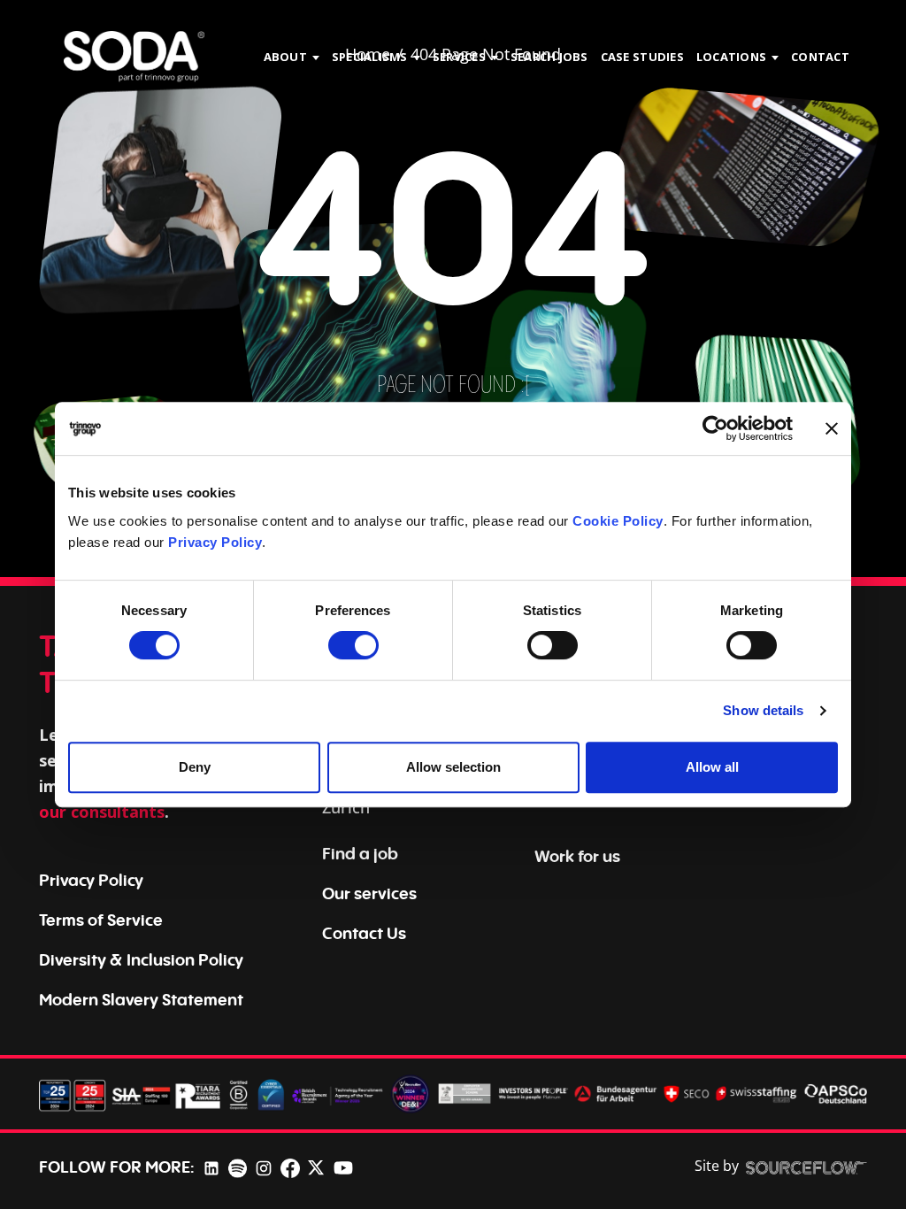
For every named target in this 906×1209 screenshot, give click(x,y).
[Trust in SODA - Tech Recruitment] (134, 58)
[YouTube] (343, 1166)
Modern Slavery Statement (141, 999)
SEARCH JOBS (549, 57)
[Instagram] (263, 1167)
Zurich (346, 807)
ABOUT (285, 57)
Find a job (360, 853)
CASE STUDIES (642, 57)
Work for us (577, 855)
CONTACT (820, 57)
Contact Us (364, 932)
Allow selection (453, 766)
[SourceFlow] (806, 1166)
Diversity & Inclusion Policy (141, 959)
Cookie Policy (618, 520)
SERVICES (459, 57)
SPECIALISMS (370, 57)
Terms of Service (101, 919)
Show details (763, 710)
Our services (369, 893)
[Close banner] (831, 428)
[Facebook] (290, 1167)
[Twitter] (316, 1166)
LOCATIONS (731, 57)
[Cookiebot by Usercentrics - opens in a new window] (715, 428)
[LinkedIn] (211, 1167)
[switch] (353, 645)
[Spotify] (237, 1167)
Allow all (712, 766)
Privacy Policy (215, 542)
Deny (195, 766)
